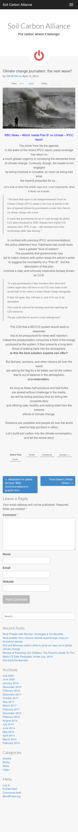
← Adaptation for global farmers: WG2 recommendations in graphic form (18, 484)
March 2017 (10, 705)
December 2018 (12, 687)
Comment (10, 515)
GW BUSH (12, 76)
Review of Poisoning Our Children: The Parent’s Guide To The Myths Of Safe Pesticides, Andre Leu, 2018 (38, 654)
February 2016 (11, 717)
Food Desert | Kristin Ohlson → (61, 481)
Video (6, 769)
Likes (31, 83)
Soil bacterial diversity (15, 660)
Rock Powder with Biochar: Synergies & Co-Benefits (33, 634)
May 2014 (8, 732)
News (6, 766)
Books (6, 762)
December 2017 (12, 694)
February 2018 (11, 690)
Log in (6, 785)
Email (6, 568)
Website (8, 582)
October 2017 (11, 698)
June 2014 (9, 728)
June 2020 (9, 679)
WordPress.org (11, 796)
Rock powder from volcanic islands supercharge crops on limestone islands (35, 639)
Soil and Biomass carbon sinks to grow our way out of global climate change (37, 647)
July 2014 (8, 724)
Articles (7, 758)
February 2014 (11, 743)
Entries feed (10, 789)
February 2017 (11, 709)
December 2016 (12, 713)
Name (7, 554)
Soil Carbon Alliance (17, 4)
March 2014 (10, 739)
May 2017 (8, 702)
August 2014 (10, 720)
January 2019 (11, 683)
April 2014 (9, 735)
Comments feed (12, 792)
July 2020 (8, 675)
